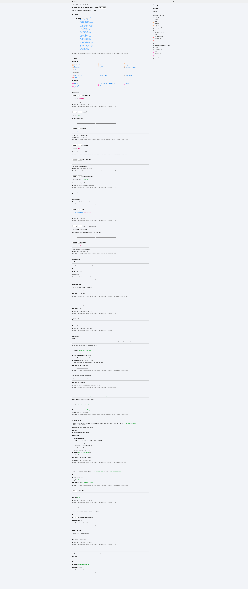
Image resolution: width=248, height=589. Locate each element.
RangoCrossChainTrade (85, 38)
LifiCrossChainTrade (84, 31)
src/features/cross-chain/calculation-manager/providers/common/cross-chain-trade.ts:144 (96, 279)
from (85, 137)
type (87, 251)
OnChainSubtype (84, 179)
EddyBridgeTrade (84, 28)
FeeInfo (79, 115)
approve (86, 368)
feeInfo (88, 121)
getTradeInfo (89, 500)
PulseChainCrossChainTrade (86, 37)
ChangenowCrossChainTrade (86, 25)
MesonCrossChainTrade (85, 32)
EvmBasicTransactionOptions (88, 341)
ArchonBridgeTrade (84, 21)
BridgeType (81, 98)
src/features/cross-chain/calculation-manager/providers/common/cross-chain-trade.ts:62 (96, 187)
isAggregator (89, 168)
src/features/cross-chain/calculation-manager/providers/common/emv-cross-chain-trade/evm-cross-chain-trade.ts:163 (102, 485)
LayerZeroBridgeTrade (85, 29)
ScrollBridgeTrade (84, 41)
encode (86, 412)
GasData (79, 148)
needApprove (89, 542)
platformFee (158, 41)
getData (156, 51)
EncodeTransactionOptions (87, 395)
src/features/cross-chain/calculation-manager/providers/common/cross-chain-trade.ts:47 (96, 220)
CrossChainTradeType (81, 245)
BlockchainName (87, 212)
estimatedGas (158, 38)
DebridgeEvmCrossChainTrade (87, 27)
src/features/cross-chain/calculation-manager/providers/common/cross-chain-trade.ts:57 (96, 123)
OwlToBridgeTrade (84, 35)
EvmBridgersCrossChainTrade (86, 22)
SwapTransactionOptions (98, 471)
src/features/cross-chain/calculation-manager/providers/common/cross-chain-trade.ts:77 (96, 203)
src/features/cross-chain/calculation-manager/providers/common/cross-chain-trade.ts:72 (96, 170)
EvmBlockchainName (89, 131)
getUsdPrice (87, 522)
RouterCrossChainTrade (85, 39)
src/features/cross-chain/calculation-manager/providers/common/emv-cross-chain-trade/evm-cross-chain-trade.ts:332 (102, 525)
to (155, 30)
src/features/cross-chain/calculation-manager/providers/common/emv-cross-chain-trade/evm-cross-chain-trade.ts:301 (102, 414)
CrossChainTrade (78, 17)
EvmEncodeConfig (87, 17)
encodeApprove (87, 460)
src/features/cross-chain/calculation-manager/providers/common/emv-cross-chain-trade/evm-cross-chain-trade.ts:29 (102, 139)
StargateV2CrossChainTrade (86, 45)
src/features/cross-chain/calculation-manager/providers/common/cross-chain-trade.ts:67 (96, 106)
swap (85, 569)
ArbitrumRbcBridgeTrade (85, 19)
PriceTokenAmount (80, 131)
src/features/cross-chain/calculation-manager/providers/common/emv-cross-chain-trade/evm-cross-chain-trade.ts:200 (102, 572)
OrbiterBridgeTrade (84, 34)
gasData (157, 23)
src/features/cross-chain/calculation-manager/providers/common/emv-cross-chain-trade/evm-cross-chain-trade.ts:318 (102, 462)
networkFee (157, 40)
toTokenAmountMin (91, 235)
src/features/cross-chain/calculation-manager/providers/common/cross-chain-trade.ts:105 (96, 330)
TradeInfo (83, 494)
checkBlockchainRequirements (93, 385)
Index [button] (75, 58)
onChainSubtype (90, 185)
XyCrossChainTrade (84, 49)
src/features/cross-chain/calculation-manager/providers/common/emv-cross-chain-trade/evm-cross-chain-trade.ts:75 (102, 370)
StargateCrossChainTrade (85, 44)
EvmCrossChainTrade (83, 5)
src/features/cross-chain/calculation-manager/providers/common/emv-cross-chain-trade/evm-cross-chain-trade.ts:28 (102, 53)
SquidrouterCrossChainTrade (86, 42)
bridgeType (89, 104)
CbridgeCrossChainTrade (85, 24)
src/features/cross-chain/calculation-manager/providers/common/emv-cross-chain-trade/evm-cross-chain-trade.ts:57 (102, 296)
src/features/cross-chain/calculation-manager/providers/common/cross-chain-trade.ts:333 (96, 502)
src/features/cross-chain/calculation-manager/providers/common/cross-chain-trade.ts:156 (96, 544)
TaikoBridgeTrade (84, 48)
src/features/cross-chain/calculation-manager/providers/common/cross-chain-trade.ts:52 (96, 237)
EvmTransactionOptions (130, 423)
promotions (89, 201)
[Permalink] (91, 95)
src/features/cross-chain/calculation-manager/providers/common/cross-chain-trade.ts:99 (96, 313)
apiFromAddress (159, 36)
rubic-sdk (74, 1)
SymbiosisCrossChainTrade (86, 46)
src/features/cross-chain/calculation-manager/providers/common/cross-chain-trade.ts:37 (96, 253)
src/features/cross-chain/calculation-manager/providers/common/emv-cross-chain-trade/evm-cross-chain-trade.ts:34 (102, 154)
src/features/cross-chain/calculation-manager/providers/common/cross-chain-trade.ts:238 (96, 387)
